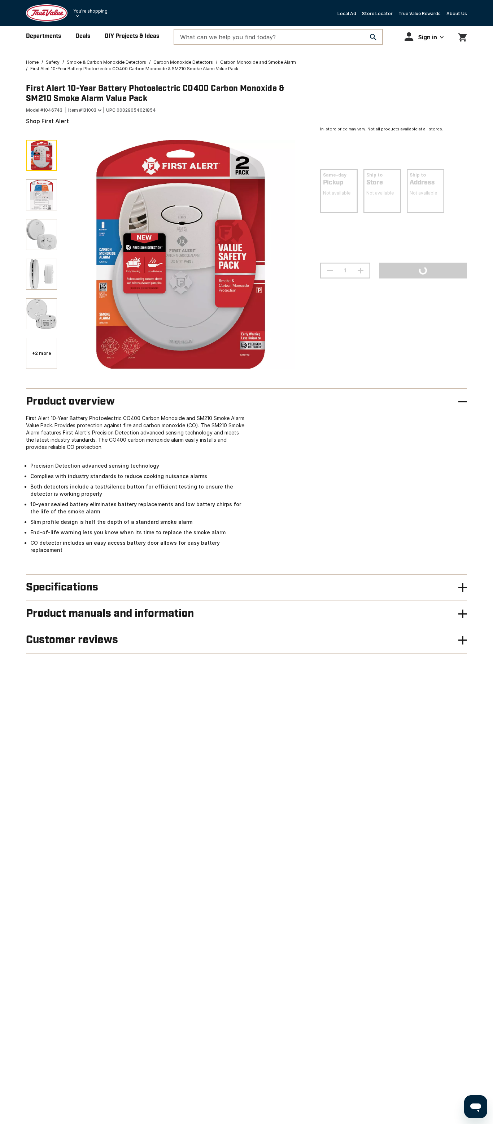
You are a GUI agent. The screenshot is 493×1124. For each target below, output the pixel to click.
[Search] (373, 37)
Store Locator (377, 13)
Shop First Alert (47, 121)
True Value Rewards (419, 13)
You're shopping (90, 11)
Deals (82, 36)
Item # (82, 110)
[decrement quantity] (329, 270)
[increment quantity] (360, 270)
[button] (424, 36)
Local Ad (346, 13)
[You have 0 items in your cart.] (462, 36)
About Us (456, 13)
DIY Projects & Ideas (132, 36)
